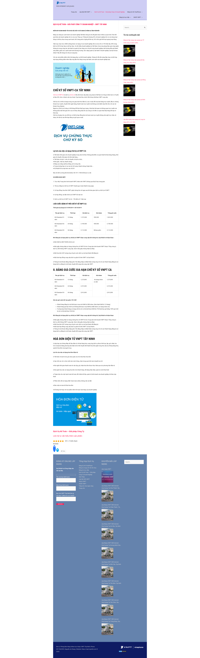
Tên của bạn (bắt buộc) (63, 477)
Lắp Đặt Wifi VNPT (84, 479)
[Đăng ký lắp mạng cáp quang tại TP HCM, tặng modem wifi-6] (129, 51)
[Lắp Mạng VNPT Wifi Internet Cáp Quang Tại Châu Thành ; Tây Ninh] (107, 515)
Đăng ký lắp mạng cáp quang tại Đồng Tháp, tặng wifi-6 (134, 81)
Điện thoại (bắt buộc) (62, 485)
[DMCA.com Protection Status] (123, 651)
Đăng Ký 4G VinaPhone (85, 465)
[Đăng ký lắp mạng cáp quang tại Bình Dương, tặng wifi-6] (129, 110)
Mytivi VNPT (82, 481)
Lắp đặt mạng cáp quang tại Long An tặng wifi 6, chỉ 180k (134, 121)
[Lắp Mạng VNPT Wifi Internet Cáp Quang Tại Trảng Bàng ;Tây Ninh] (107, 629)
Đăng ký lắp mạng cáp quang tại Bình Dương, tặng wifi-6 (134, 101)
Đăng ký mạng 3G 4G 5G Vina (87, 468)
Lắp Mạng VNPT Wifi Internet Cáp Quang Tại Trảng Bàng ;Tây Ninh (111, 620)
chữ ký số (72, 95)
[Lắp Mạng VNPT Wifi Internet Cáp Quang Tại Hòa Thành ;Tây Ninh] (107, 496)
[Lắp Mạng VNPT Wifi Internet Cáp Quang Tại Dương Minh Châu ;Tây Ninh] (107, 553)
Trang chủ (82, 488)
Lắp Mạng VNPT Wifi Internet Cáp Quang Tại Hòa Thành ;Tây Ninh (110, 487)
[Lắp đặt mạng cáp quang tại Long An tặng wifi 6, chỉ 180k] (129, 130)
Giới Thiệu (82, 477)
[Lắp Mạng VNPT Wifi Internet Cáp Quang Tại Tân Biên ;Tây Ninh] (107, 591)
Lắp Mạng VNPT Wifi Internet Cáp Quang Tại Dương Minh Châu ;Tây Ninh (111, 544)
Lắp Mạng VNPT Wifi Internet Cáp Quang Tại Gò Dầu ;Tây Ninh (111, 525)
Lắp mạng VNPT (106, 469)
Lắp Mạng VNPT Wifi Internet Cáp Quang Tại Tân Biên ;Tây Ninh (111, 582)
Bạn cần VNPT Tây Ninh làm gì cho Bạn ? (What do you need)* (65, 494)
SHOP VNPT (82, 483)
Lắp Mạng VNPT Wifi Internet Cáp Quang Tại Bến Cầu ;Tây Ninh (111, 563)
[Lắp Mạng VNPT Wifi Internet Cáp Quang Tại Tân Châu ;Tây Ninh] (107, 610)
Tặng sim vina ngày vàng (86, 486)
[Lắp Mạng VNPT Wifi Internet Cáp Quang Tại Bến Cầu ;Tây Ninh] (107, 572)
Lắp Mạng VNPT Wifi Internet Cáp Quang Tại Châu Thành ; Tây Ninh (111, 506)
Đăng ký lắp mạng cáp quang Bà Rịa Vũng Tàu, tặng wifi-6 (133, 61)
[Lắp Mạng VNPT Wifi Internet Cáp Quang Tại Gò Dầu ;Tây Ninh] (107, 534)
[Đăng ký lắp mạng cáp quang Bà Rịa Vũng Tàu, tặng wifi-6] (129, 70)
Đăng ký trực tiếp (84, 470)
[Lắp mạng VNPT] (107, 477)
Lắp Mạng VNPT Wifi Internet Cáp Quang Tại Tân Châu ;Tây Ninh (110, 601)
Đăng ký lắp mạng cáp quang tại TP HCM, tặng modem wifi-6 (133, 41)
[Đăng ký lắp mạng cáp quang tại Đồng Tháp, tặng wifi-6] (129, 90)
